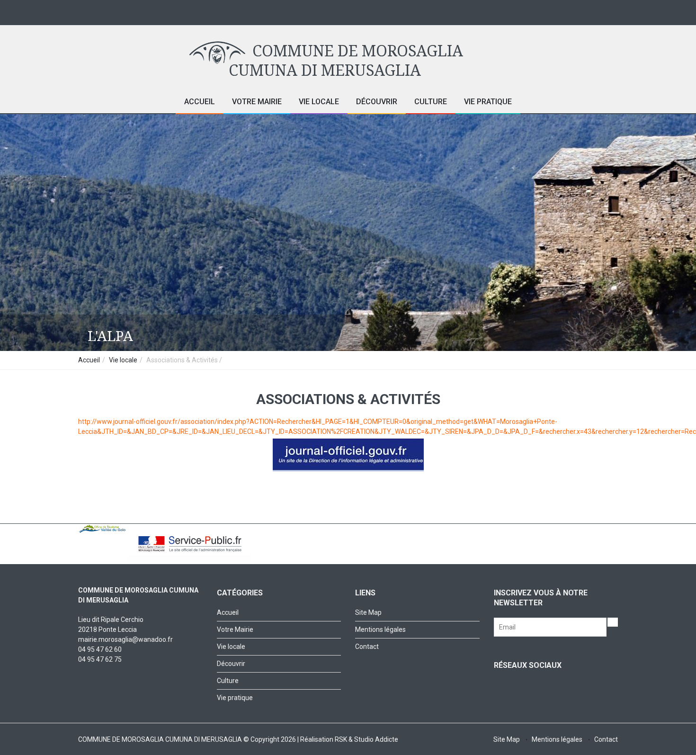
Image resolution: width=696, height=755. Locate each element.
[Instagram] (571, 11)
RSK (341, 739)
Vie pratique (488, 101)
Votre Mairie (257, 101)
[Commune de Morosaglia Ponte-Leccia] (534, 11)
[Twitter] (552, 11)
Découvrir (376, 101)
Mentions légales (380, 629)
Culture (430, 101)
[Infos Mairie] (590, 11)
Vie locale (319, 101)
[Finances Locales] (609, 11)
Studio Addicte (376, 739)
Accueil (199, 101)
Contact (367, 646)
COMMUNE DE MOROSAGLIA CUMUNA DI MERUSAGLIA (346, 61)
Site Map (368, 612)
